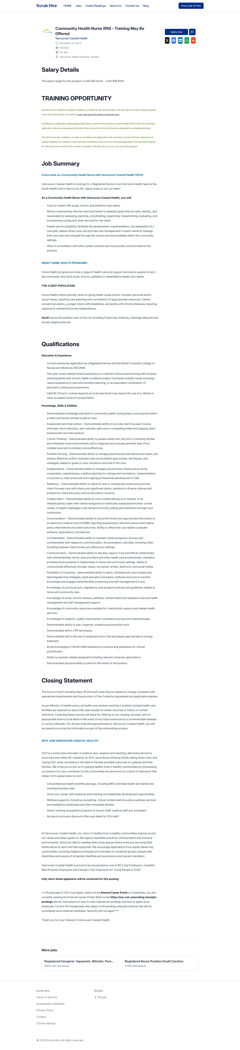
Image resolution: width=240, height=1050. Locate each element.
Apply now (176, 31)
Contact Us (132, 5)
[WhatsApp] (186, 40)
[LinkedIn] (180, 40)
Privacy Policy (45, 1010)
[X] (167, 40)
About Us (115, 5)
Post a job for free (191, 5)
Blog (146, 5)
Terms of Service (46, 997)
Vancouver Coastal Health (71, 38)
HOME (68, 5)
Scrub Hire (46, 5)
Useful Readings (96, 5)
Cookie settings (45, 1023)
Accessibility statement (50, 1003)
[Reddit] (193, 40)
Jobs (78, 5)
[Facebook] (173, 40)
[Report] (192, 32)
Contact (41, 1016)
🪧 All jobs (100, 997)
